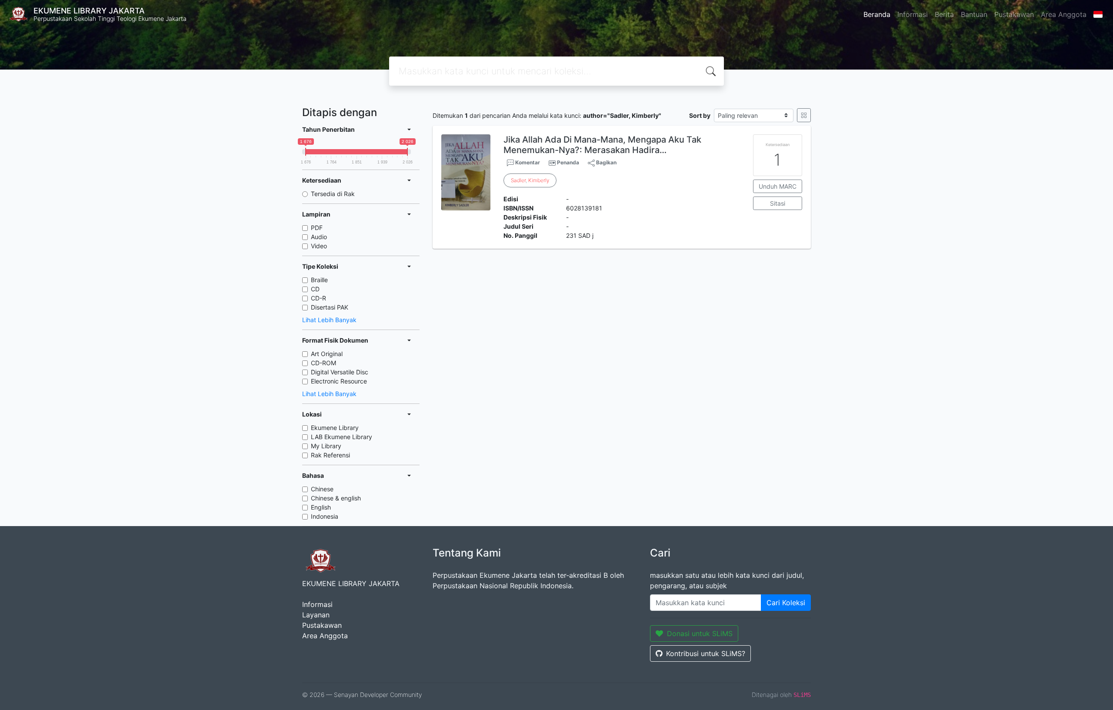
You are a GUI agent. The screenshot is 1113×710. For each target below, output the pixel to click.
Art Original (327, 353)
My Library (326, 446)
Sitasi (777, 203)
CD (315, 289)
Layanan (316, 614)
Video (319, 246)
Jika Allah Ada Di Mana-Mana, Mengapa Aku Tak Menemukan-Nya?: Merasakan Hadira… (602, 144)
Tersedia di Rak (333, 193)
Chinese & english (336, 498)
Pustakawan (1014, 14)
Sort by (699, 115)
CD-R (318, 298)
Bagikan (605, 162)
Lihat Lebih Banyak (329, 319)
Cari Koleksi (785, 602)
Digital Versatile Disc (339, 372)
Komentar (527, 162)
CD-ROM (323, 363)
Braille (319, 279)
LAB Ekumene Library (341, 436)
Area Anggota (1063, 14)
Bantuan (974, 14)
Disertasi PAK (329, 307)
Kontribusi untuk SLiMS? (705, 653)
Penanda (568, 162)
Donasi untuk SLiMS (700, 633)
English (321, 507)
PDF (317, 227)
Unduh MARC (777, 186)
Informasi (912, 14)
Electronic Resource (339, 381)
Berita (944, 14)
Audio (319, 236)
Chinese (322, 489)
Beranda (876, 14)
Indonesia (324, 516)
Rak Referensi (330, 455)
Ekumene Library (335, 427)
